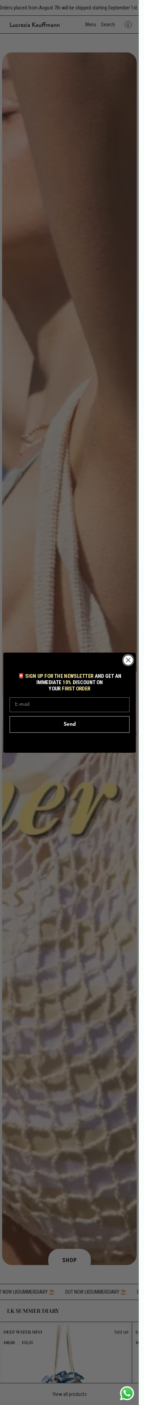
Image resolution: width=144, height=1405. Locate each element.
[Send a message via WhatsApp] (127, 1393)
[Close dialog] (128, 660)
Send (69, 724)
